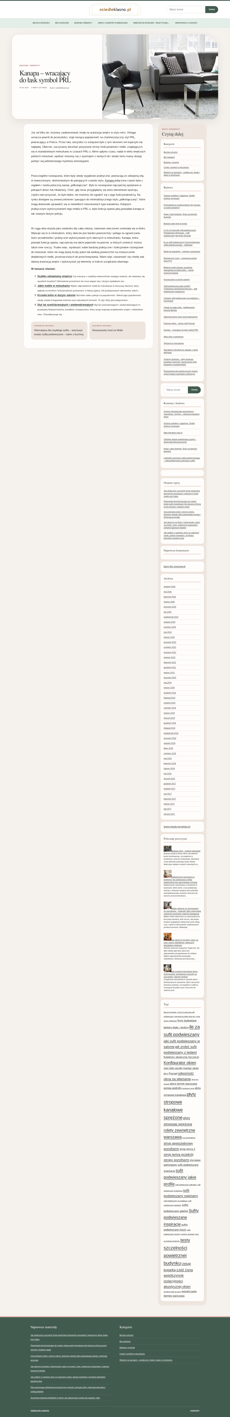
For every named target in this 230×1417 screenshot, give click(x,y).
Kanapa (110, 180)
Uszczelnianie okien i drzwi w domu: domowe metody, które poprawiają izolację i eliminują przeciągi (182, 514)
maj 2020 (168, 683)
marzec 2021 (169, 673)
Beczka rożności (41, 23)
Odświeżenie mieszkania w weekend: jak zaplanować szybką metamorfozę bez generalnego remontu (180, 880)
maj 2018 (168, 758)
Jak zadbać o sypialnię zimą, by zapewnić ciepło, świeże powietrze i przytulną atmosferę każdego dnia (181, 535)
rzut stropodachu (188, 1138)
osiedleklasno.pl (40, 1411)
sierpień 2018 (169, 743)
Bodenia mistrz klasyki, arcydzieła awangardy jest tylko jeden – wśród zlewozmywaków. (179, 270)
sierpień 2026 (169, 587)
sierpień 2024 (169, 622)
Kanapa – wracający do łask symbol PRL (181, 330)
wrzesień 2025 (170, 607)
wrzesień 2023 (170, 642)
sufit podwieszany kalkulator (186, 1185)
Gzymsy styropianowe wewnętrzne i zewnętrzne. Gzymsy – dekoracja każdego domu (181, 414)
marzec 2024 (169, 637)
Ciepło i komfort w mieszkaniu (113, 23)
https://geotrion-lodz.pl (173, 433)
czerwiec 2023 (170, 647)
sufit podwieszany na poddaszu (176, 1201)
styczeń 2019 (169, 718)
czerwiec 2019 (170, 708)
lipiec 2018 (168, 748)
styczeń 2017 (169, 814)
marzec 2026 (169, 602)
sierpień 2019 (169, 703)
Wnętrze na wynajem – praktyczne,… (151, 23)
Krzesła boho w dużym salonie (56, 295)
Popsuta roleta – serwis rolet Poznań (179, 323)
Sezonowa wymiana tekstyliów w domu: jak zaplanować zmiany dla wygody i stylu (65, 1398)
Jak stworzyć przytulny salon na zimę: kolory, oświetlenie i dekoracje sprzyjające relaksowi (181, 943)
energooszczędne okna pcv (185, 1016)
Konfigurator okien (180, 1062)
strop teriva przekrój (178, 1154)
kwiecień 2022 (170, 662)
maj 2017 (168, 794)
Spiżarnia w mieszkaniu (174, 343)
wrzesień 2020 (170, 678)
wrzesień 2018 (170, 738)
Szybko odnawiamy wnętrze (54, 276)
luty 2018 (167, 774)
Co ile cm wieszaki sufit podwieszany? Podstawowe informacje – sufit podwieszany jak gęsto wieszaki (180, 233)
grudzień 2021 (170, 667)
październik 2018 (171, 733)
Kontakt (194, 1411)
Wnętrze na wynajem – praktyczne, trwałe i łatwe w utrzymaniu (146, 1360)
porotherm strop (188, 1088)
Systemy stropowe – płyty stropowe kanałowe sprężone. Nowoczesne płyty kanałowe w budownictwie (180, 362)
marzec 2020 (169, 688)
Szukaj (212, 9)
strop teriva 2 (187, 1149)
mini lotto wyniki (173, 1068)
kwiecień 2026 (170, 597)
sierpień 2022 (169, 657)
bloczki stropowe (170, 1012)
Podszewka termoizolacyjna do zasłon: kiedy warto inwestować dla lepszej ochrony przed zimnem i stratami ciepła (182, 504)
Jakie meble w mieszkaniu (53, 285)
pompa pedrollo (172, 1088)
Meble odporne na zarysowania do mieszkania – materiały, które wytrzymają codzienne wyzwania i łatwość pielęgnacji (182, 911)
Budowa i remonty (83, 23)
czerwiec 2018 (170, 753)
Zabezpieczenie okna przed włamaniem (181, 317)
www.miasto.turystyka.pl (177, 826)
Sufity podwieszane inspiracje (181, 1217)
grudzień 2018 (170, 723)
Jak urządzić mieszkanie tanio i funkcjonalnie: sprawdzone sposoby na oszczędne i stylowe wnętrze (181, 974)
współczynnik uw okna (172, 1292)
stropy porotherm (176, 1160)
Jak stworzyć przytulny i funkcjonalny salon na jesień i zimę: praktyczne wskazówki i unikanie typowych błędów (182, 525)
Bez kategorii (62, 23)
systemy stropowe (187, 1234)
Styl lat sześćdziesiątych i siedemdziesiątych (65, 304)
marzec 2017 (169, 804)
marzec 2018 (169, 768)
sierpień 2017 (169, 789)
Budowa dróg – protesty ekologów (185, 851)
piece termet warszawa (183, 1083)
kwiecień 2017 (170, 799)
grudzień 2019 (170, 693)
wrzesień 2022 (170, 652)
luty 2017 (167, 809)
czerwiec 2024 (170, 627)
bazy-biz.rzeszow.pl (174, 566)
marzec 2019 (169, 713)
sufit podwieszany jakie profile (180, 1177)
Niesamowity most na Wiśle (107, 328)
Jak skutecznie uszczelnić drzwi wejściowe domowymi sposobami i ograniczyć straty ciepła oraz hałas (182, 494)
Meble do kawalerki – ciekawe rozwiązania (182, 251)
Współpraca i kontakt (186, 23)
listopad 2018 (169, 728)
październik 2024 (171, 617)
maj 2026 (168, 592)
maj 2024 (168, 632)
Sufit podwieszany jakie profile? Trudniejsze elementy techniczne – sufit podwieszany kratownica (180, 289)
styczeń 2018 (169, 779)
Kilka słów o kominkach (174, 337)
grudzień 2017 (170, 784)
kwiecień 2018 (170, 763)
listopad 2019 (169, 698)
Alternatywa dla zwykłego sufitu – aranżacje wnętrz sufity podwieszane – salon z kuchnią (58, 330)
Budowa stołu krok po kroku (175, 224)
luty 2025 (167, 612)
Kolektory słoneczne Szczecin (181, 1057)
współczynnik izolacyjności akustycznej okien (177, 1281)
